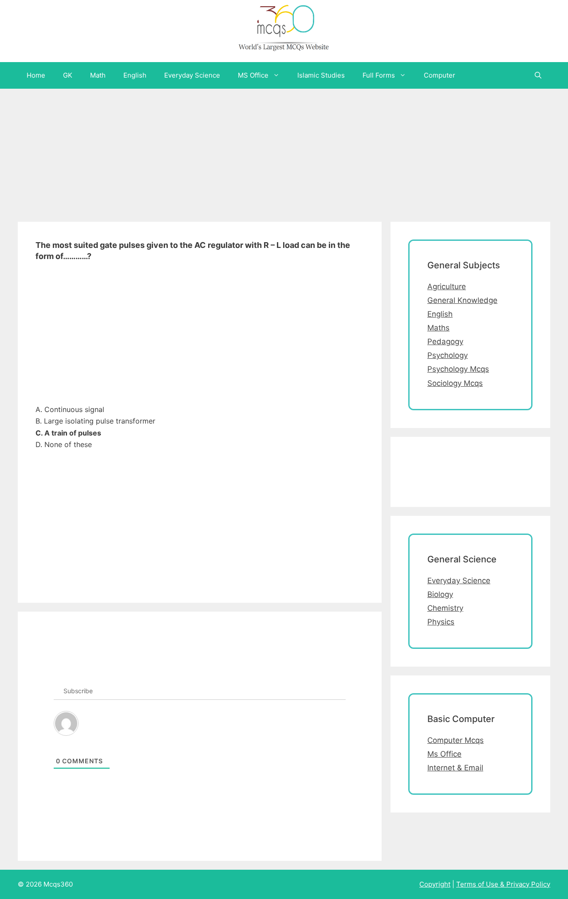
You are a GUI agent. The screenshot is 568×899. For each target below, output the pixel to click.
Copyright (434, 884)
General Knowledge (462, 300)
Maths (438, 327)
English (134, 75)
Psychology (447, 355)
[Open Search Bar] (538, 75)
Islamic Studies (321, 75)
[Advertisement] (266, 151)
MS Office (253, 75)
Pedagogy (445, 341)
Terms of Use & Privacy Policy (503, 884)
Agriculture (446, 286)
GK (67, 75)
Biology (440, 594)
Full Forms (379, 75)
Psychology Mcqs (458, 369)
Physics (440, 621)
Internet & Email (455, 767)
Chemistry (445, 608)
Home (36, 75)
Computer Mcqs (455, 740)
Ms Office (444, 754)
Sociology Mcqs (455, 383)
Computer (439, 75)
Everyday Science (192, 75)
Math (98, 75)
